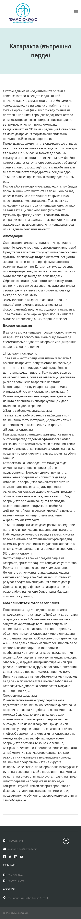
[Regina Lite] (23, 13)
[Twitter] (10, 856)
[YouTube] (21, 856)
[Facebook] (4, 856)
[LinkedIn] (15, 856)
